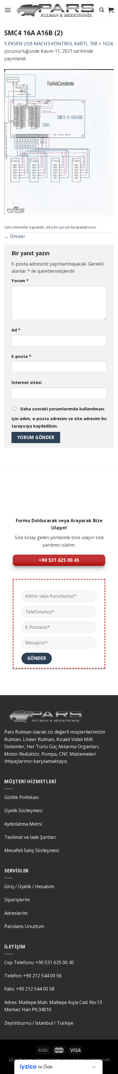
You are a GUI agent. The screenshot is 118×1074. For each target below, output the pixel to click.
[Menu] (7, 10)
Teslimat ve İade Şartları (30, 837)
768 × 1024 (101, 43)
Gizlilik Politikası (21, 797)
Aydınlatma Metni (23, 824)
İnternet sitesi (26, 382)
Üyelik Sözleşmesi (23, 810)
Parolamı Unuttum (24, 926)
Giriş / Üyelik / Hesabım (29, 886)
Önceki (14, 236)
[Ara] (101, 9)
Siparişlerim (17, 899)
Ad (15, 330)
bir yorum (62, 227)
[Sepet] (111, 10)
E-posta (21, 356)
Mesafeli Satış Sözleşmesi (31, 850)
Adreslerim (15, 913)
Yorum (20, 280)
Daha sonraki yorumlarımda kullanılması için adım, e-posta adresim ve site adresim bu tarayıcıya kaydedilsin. (59, 417)
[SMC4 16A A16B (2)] (59, 142)
